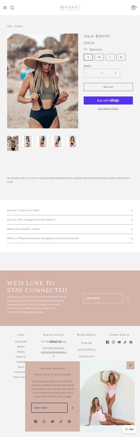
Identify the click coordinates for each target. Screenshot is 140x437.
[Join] (128, 298)
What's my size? (96, 49)
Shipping (21, 351)
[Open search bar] (13, 8)
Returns (20, 346)
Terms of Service (21, 377)
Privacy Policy (20, 372)
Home (9, 26)
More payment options (108, 108)
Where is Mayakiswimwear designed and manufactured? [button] (43, 238)
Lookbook (20, 361)
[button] (12, 143)
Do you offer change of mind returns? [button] (31, 219)
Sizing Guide (21, 341)
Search (21, 367)
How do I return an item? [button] (23, 210)
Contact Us (21, 356)
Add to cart (108, 87)
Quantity (87, 66)
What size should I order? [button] (23, 229)
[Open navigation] (5, 8)
